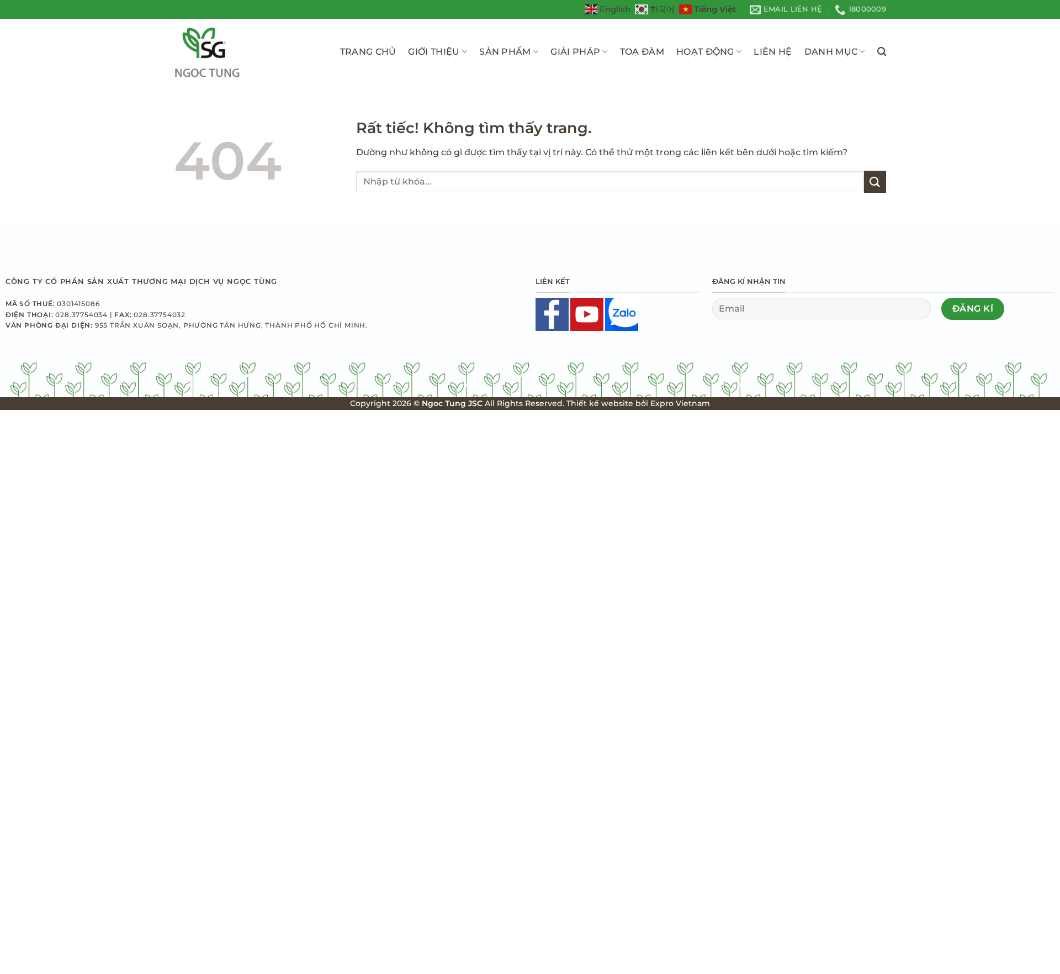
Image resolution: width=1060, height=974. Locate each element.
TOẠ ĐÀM (642, 51)
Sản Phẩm (505, 51)
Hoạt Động (705, 51)
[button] (881, 51)
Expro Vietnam (680, 403)
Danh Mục (831, 51)
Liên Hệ (773, 51)
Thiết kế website (599, 403)
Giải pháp (575, 51)
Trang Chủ (368, 51)
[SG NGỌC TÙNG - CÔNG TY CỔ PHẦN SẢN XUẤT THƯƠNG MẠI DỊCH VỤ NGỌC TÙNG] (244, 52)
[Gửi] (875, 181)
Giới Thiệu (433, 51)
